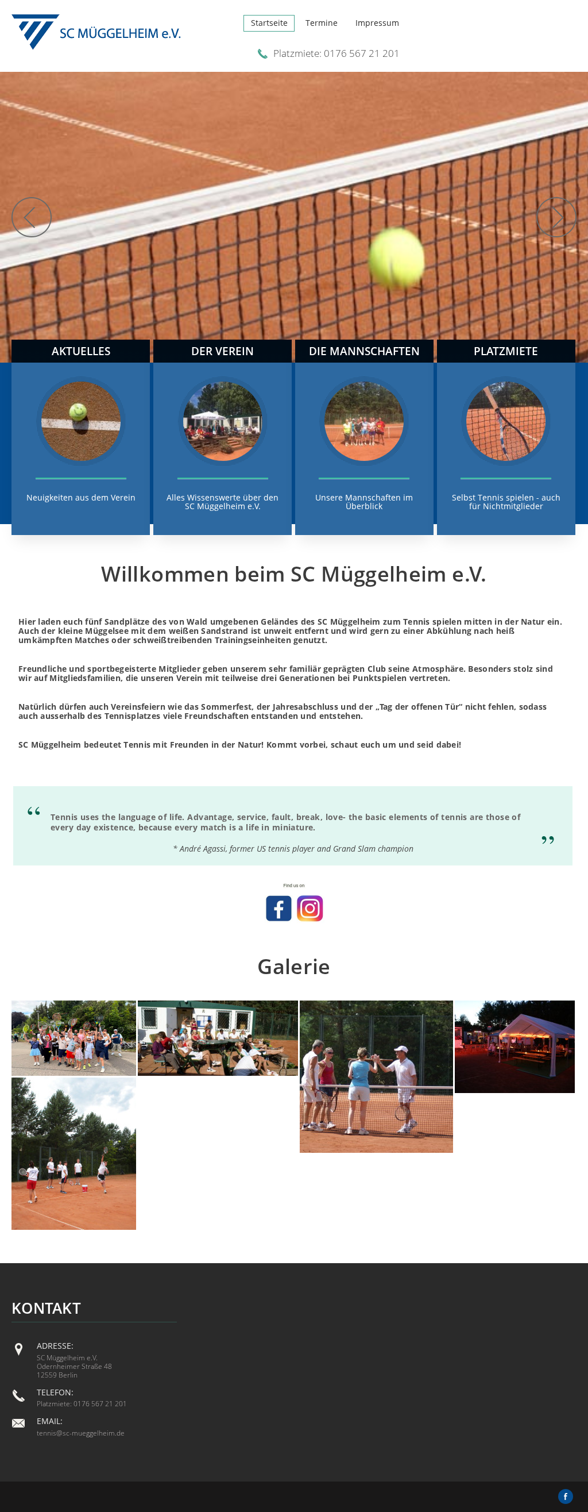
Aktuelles (81, 351)
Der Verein (222, 351)
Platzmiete (506, 351)
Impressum (377, 22)
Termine (321, 22)
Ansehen (81, 504)
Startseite (269, 22)
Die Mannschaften (364, 351)
